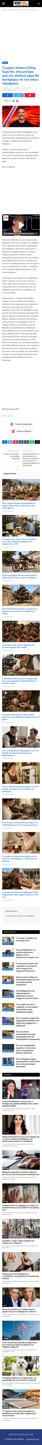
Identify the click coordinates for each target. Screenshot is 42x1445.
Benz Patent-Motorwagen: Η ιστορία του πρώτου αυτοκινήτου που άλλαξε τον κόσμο (19, 611)
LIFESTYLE (6, 943)
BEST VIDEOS (7, 955)
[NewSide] (21, 3)
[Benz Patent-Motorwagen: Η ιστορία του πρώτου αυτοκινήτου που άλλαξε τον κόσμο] (21, 595)
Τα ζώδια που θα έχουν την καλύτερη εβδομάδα (11, 456)
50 (4, 416)
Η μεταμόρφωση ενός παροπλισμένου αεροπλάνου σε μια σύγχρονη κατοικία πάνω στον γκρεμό (27, 996)
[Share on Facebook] (7, 95)
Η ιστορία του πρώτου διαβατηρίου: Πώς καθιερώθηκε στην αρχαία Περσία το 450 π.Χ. (20, 894)
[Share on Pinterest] (30, 95)
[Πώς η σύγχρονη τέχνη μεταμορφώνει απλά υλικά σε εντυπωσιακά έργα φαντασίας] (8, 1062)
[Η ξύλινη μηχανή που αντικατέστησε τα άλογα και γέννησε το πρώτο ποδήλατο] (21, 561)
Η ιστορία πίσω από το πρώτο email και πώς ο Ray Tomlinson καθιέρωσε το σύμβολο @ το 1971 (19, 541)
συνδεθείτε (30, 916)
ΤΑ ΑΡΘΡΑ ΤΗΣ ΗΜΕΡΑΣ (14, 1439)
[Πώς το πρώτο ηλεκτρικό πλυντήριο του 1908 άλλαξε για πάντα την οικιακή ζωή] (21, 809)
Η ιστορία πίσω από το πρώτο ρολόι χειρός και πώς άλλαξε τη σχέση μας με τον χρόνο (21, 717)
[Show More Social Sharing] (38, 95)
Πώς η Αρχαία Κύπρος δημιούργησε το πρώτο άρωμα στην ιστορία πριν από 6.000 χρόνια (19, 505)
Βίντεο (10, 416)
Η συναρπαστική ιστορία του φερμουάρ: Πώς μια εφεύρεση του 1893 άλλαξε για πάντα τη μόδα (19, 681)
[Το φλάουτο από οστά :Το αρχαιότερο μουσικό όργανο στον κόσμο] (21, 631)
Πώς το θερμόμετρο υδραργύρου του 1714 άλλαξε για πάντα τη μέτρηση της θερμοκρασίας (20, 753)
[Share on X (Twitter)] (18, 95)
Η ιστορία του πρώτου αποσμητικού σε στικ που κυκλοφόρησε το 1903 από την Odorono (19, 858)
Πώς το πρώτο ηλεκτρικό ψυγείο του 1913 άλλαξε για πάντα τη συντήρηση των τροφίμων (20, 789)
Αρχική (4, 10)
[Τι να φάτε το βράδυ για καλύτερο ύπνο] (8, 941)
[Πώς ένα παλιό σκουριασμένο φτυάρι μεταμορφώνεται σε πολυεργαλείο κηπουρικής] (8, 1034)
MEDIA (5, 62)
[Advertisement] (21, 36)
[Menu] (3, 3)
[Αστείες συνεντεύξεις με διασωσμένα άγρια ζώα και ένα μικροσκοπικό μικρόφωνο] (8, 980)
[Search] (39, 3)
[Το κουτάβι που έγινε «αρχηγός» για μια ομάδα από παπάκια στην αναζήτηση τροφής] (8, 1007)
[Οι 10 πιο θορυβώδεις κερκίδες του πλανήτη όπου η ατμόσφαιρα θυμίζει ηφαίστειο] (8, 1048)
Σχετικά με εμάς (32, 1439)
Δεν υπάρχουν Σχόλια (10, 90)
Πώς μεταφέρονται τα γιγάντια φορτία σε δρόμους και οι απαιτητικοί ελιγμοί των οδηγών (27, 955)
